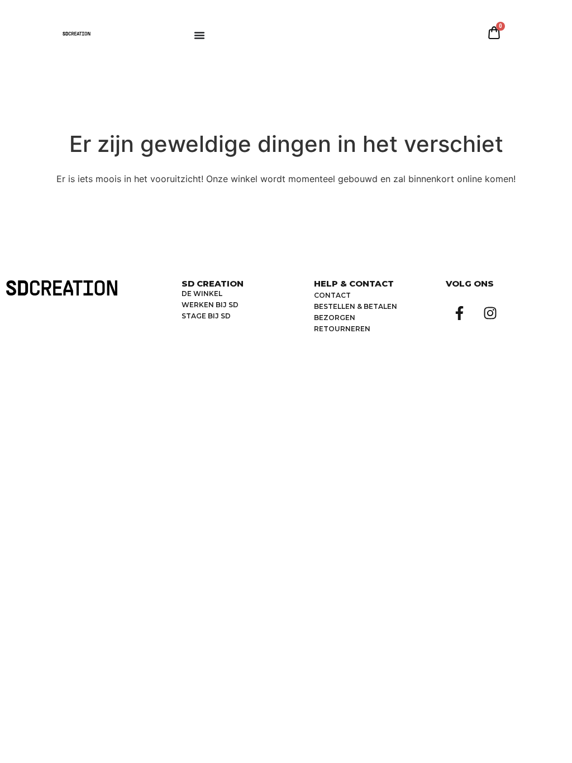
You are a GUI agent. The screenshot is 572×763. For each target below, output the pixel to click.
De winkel (202, 293)
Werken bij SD (210, 305)
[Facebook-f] (460, 313)
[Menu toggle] (199, 35)
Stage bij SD (206, 316)
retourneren (342, 329)
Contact (332, 295)
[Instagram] (490, 313)
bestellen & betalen (355, 306)
